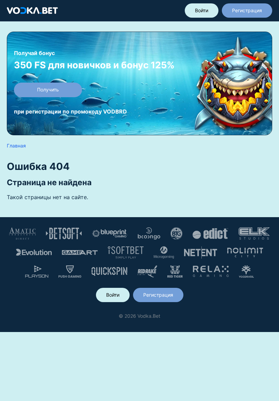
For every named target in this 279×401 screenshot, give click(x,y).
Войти (201, 10)
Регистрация (247, 10)
